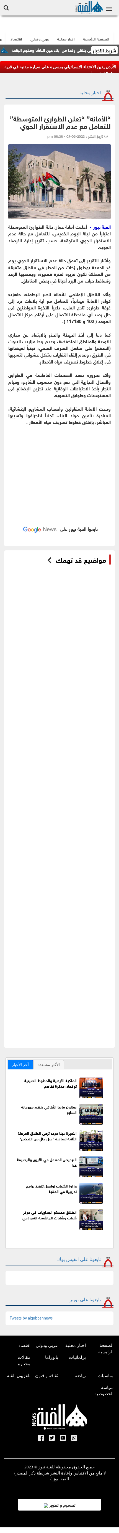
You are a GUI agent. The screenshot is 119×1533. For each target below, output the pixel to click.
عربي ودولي (39, 38)
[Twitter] (52, 1438)
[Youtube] (63, 1438)
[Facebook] (41, 1438)
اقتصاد (24, 1345)
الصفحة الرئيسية (105, 1348)
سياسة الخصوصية (103, 1390)
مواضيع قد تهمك (81, 560)
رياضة (80, 1375)
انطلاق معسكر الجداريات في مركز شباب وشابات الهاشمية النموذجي (49, 1214)
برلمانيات (77, 1357)
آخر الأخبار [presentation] (20, 1064)
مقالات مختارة (24, 1360)
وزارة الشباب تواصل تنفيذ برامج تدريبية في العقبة (51, 1188)
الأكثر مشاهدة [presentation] (49, 1064)
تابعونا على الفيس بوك (79, 1259)
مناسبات (105, 1375)
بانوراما (51, 1357)
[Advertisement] (59, 468)
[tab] (20, 1064)
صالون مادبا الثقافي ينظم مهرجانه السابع (49, 1109)
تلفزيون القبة (18, 1375)
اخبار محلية (90, 92)
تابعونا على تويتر (85, 1299)
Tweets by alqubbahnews (31, 1318)
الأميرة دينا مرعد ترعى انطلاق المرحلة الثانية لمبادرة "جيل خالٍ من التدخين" (47, 1135)
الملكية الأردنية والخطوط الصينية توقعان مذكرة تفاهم (50, 1083)
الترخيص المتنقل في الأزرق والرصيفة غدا (47, 1162)
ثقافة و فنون (46, 1375)
